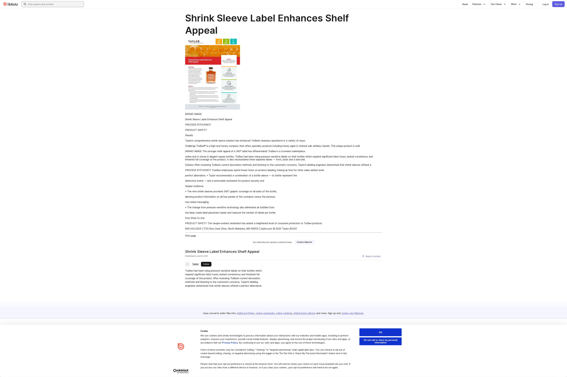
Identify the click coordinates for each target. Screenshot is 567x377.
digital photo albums (305, 313)
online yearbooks (265, 313)
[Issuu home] (10, 4)
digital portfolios (246, 313)
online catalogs (284, 313)
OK (380, 332)
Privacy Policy (230, 342)
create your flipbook (352, 313)
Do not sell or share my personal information (380, 341)
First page (190, 235)
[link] (465, 4)
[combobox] (55, 4)
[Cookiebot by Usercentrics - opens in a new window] (181, 371)
